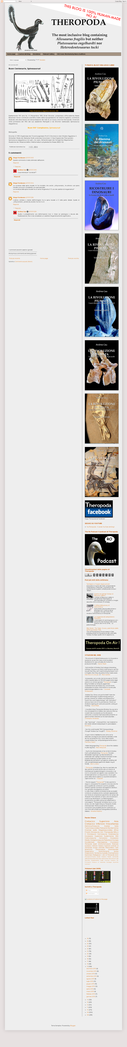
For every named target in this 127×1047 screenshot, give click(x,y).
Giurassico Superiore (93, 836)
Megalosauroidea (105, 830)
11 (87, 1007)
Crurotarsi (114, 842)
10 (88, 1010)
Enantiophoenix (113, 853)
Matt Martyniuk (101, 747)
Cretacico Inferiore (95, 823)
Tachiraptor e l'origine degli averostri (98, 584)
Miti (116, 836)
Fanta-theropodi (104, 851)
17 (88, 961)
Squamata (115, 862)
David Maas (95, 705)
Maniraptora (102, 842)
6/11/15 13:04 (30, 183)
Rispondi (16, 163)
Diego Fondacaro (19, 158)
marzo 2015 (90, 991)
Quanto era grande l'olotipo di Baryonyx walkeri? (103, 594)
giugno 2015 (90, 984)
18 (88, 959)
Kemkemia (98, 853)
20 (88, 954)
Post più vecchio (73, 258)
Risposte (18, 166)
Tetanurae (115, 844)
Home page (11, 54)
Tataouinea (104, 858)
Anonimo (88, 726)
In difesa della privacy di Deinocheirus (101, 606)
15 (88, 966)
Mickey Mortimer (111, 731)
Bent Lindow (94, 764)
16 (88, 964)
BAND (116, 855)
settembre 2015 (91, 976)
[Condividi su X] (33, 147)
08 (88, 1015)
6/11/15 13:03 (30, 158)
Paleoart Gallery (48, 54)
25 (88, 941)
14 (88, 1000)
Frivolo (87, 832)
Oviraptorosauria (97, 840)
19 (88, 956)
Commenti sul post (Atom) (23, 261)
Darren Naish (102, 664)
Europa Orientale (99, 847)
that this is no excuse (92, 675)
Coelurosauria (90, 838)
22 (88, 949)
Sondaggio (109, 862)
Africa (116, 830)
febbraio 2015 (90, 994)
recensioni (87, 864)
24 (88, 943)
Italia (116, 826)
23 (88, 946)
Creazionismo (95, 860)
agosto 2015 (90, 979)
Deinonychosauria (92, 826)
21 (88, 951)
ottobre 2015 (90, 974)
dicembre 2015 (91, 968)
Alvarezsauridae (113, 849)
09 (88, 1012)
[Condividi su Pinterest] (37, 147)
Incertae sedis (91, 830)
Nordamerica (113, 828)
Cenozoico (103, 838)
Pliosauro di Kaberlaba (98, 862)
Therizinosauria (100, 849)
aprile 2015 (90, 989)
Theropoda (107, 682)
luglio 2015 (90, 981)
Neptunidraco (109, 847)
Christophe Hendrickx (92, 718)
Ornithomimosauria (104, 844)
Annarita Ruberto (96, 811)
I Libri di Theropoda (107, 855)
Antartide (107, 860)
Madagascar (97, 855)
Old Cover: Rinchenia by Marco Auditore (71, 54)
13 (88, 1002)
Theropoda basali (91, 844)
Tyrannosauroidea (92, 828)
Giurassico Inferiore (91, 846)
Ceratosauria (113, 834)
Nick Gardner (106, 675)
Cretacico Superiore (97, 821)
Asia (116, 821)
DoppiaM (100, 778)
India (101, 860)
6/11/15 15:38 (29, 197)
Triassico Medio (106, 856)
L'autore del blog (24, 54)
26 (88, 938)
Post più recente (14, 258)
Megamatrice (89, 851)
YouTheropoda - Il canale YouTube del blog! (100, 527)
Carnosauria (102, 834)
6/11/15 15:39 (32, 211)
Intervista (98, 858)
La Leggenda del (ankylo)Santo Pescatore (104, 617)
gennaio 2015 (90, 996)
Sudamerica (109, 836)
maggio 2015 (90, 986)
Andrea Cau (22, 170)
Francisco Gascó (90, 742)
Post (89, 890)
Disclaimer (36, 54)
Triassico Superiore (104, 846)
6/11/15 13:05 (32, 170)
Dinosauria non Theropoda (102, 832)
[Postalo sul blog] (32, 147)
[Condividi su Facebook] (35, 147)
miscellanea (112, 823)
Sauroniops (88, 855)
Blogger (72, 1025)
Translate (42, 60)
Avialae (107, 826)
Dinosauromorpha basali (92, 856)
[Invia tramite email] (30, 147)
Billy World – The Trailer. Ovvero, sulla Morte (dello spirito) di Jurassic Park (102, 629)
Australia (105, 853)
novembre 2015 (91, 971)
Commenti (91, 893)
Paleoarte (103, 828)
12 (88, 1005)
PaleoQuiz (108, 840)
